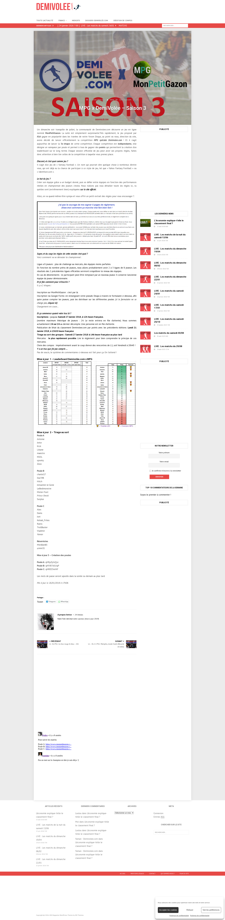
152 (176, 311)
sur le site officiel (88, 189)
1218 (174, 336)
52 (174, 226)
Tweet (40, 601)
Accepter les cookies (168, 910)
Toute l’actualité (44, 20)
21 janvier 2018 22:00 (97, 100)
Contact (152, 873)
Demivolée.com (125, 100)
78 (175, 349)
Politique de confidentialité (179, 915)
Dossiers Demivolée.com (96, 20)
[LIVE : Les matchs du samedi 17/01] (145, 307)
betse (112, 100)
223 (176, 283)
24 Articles (79, 615)
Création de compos (122, 20)
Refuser (189, 910)
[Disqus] (86, 693)
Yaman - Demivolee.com (86, 838)
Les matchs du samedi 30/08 (169, 333)
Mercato (76, 20)
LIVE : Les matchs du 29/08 (168, 346)
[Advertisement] (141, 8)
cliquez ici (52, 302)
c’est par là (73, 292)
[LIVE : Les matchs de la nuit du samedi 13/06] (145, 237)
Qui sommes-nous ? (167, 873)
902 (174, 240)
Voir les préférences (211, 910)
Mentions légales (137, 873)
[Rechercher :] (175, 25)
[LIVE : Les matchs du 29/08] (145, 349)
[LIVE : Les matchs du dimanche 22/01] (145, 279)
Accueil (122, 873)
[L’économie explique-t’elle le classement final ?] (145, 223)
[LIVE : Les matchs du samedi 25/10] (145, 321)
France (61, 20)
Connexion (158, 813)
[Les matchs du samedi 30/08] (145, 335)
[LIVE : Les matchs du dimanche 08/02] (145, 265)
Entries (159, 816)
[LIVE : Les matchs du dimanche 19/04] (145, 251)
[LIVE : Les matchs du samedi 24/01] (145, 293)
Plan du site (184, 873)
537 (174, 255)
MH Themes (79, 915)
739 (175, 269)
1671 (176, 325)
